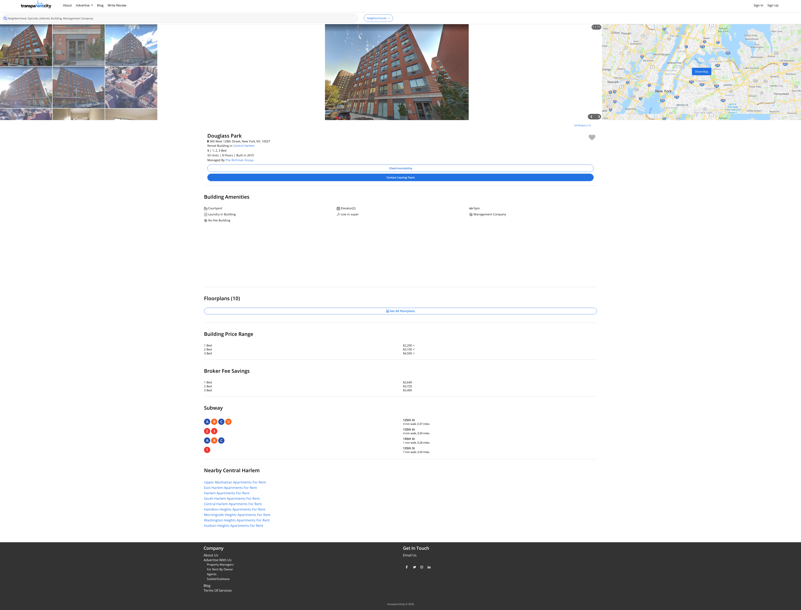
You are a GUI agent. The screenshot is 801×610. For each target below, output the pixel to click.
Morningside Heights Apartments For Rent (237, 514)
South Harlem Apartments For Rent (232, 498)
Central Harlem (243, 146)
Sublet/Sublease (218, 579)
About (67, 5)
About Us (211, 555)
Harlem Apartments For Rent (226, 493)
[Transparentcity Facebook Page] (406, 567)
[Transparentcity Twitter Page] (413, 567)
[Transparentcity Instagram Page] (421, 567)
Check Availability (400, 168)
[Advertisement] (100, 151)
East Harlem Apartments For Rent (230, 487)
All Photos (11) (582, 125)
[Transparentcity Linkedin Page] (428, 567)
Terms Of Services (218, 590)
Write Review (117, 5)
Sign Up (772, 5)
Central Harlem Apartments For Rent (233, 504)
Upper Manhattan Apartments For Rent (235, 482)
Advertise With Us (218, 560)
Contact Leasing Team (401, 177)
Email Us (410, 555)
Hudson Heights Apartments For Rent (233, 525)
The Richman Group (239, 160)
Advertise (83, 5)
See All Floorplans (402, 311)
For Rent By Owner (220, 569)
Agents (212, 574)
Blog (100, 5)
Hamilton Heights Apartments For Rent (234, 509)
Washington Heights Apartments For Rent (237, 520)
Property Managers (220, 564)
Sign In (758, 5)
